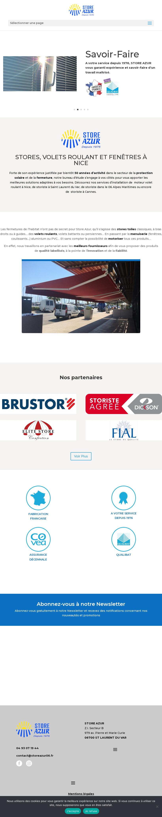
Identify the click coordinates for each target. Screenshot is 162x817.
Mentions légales (81, 794)
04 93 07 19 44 (27, 748)
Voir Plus (81, 456)
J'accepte (73, 811)
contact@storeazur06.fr (34, 755)
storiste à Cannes (83, 192)
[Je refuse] (157, 806)
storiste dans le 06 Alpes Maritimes (110, 187)
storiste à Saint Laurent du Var (58, 187)
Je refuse (91, 811)
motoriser (115, 238)
